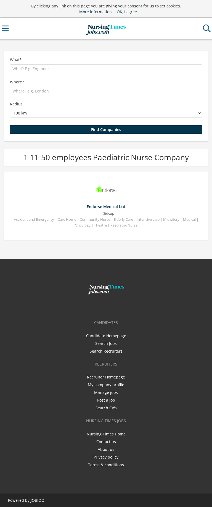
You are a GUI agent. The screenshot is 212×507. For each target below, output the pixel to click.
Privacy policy (106, 457)
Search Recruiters (106, 351)
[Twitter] (107, 306)
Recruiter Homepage (106, 377)
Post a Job (106, 400)
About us (106, 449)
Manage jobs (106, 392)
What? (15, 59)
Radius (16, 104)
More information (95, 11)
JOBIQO (37, 500)
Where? (17, 81)
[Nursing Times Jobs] (106, 28)
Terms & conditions (106, 464)
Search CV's (106, 407)
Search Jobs (106, 343)
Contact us (106, 441)
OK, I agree (127, 11)
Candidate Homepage (106, 335)
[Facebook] (98, 306)
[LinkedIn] (115, 306)
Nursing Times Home (106, 434)
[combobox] (106, 68)
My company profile (106, 384)
